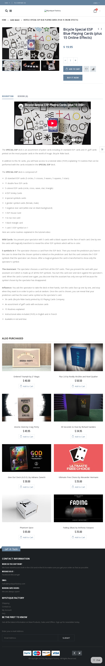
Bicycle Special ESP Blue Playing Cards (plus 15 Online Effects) (82, 33)
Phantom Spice (26, 527)
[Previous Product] (98, 28)
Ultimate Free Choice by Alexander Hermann (78, 477)
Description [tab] (7, 96)
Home (4, 20)
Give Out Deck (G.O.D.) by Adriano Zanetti (26, 477)
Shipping (5, 603)
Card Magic (15, 20)
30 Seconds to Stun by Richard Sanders (78, 427)
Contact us (6, 606)
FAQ (3, 613)
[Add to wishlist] (86, 69)
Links (95, 3)
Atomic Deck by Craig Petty (26, 427)
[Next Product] (101, 28)
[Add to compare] (93, 69)
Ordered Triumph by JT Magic (27, 376)
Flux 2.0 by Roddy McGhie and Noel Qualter (78, 376)
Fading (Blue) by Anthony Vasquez (78, 527)
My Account (6, 610)
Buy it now (73, 77)
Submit (66, 638)
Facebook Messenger (11, 574)
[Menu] (10, 11)
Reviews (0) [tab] (23, 96)
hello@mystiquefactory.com (13, 583)
